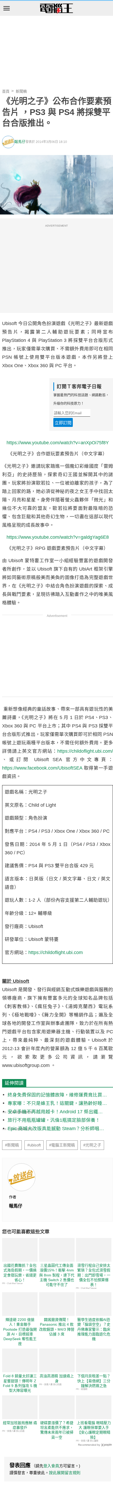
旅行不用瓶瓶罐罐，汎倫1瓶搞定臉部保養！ (54, 1120)
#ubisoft (34, 1145)
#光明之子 (92, 1145)
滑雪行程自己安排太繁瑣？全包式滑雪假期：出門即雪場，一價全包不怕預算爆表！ (93, 1275)
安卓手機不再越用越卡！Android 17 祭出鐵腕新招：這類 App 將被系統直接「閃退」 (55, 1112)
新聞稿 (21, 91)
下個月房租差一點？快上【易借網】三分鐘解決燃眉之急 (93, 1381)
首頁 (5, 91)
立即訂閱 (63, 423)
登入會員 (51, 1466)
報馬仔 (19, 142)
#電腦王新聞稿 (62, 1145)
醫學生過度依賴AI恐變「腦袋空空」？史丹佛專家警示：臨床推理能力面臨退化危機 (93, 1329)
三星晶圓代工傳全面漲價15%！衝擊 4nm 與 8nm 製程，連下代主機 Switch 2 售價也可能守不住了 (56, 1275)
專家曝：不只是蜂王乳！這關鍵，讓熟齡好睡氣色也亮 (57, 1104)
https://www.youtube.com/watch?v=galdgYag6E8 (58, 537)
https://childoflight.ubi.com (55, 952)
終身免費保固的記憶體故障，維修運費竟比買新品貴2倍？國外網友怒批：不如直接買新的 (57, 1095)
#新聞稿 (12, 1145)
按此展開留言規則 (64, 1472)
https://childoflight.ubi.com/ (85, 751)
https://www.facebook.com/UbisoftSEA (42, 768)
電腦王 (56, 8)
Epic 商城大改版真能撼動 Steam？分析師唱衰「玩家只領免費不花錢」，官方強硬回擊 (56, 1129)
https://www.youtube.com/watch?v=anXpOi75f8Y (58, 442)
